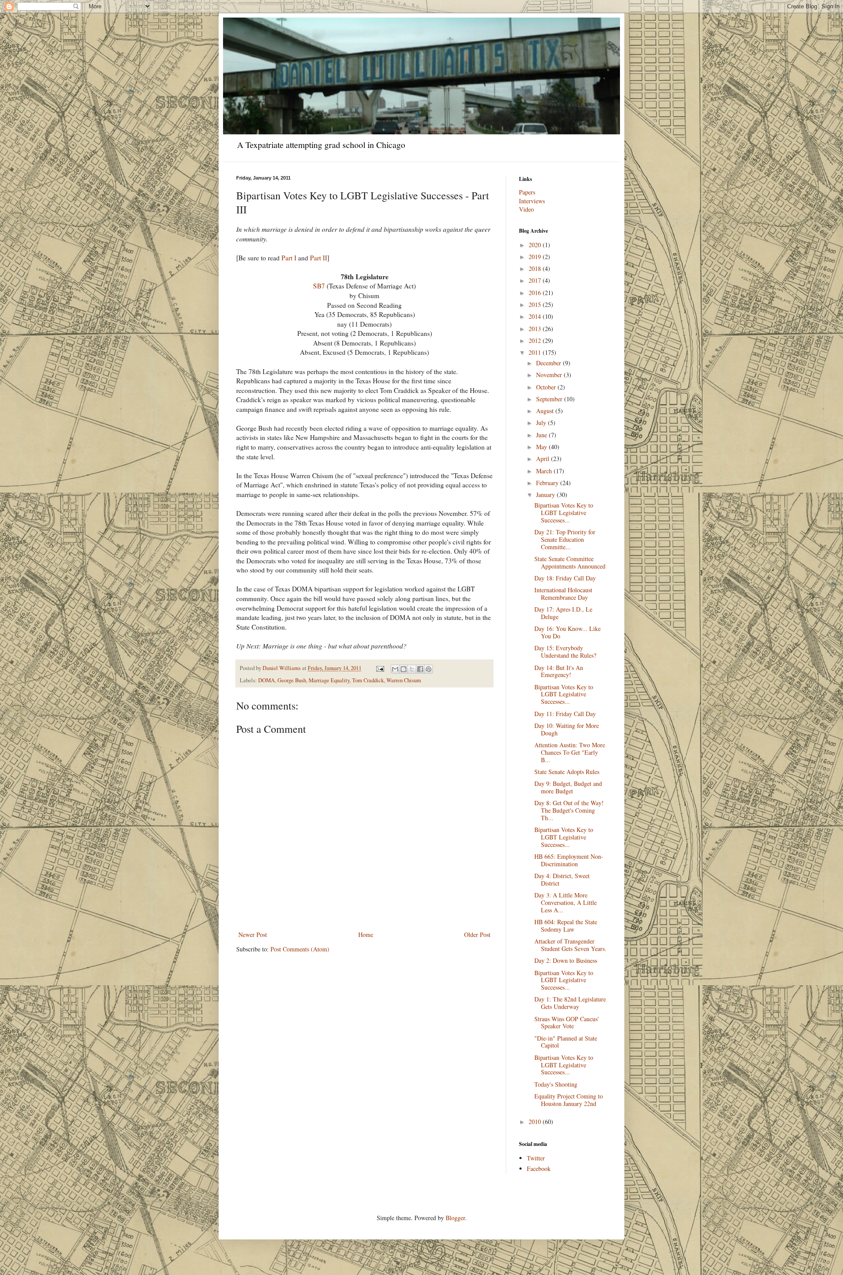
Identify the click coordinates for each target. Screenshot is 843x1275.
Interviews (532, 201)
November (550, 375)
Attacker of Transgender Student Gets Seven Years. (570, 945)
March (545, 471)
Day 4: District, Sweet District (562, 879)
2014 (536, 316)
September (550, 399)
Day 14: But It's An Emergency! (558, 671)
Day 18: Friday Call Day (565, 578)
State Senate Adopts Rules (566, 771)
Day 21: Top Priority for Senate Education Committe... (564, 539)
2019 (536, 256)
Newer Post (252, 934)
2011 (536, 352)
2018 (536, 268)
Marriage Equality (329, 680)
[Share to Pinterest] (428, 669)
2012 (536, 340)
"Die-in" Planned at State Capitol (565, 1042)
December (549, 363)
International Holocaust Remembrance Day (563, 593)
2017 (536, 280)
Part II (318, 257)
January (546, 494)
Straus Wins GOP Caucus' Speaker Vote (566, 1022)
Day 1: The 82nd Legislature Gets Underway (570, 1003)
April (543, 458)
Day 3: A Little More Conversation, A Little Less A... (565, 902)
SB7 (319, 285)
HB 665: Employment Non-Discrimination (568, 860)
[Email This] (395, 669)
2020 (536, 245)
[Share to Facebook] (420, 669)
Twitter (536, 1158)
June (542, 435)
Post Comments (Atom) (299, 949)
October (547, 387)
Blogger (455, 1218)
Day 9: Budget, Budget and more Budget (568, 787)
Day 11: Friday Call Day (565, 714)
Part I (288, 257)
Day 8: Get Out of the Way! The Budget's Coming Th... (569, 810)
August (545, 411)
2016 (536, 292)
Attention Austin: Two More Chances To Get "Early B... (569, 752)
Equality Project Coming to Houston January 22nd (568, 1100)
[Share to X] (411, 669)
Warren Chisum (403, 680)
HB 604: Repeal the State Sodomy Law (565, 925)
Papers (527, 192)
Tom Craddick (368, 680)
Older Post (477, 934)
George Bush (291, 680)
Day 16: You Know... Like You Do (567, 632)
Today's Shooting (555, 1084)
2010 (536, 1121)
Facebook (539, 1168)
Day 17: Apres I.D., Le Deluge (563, 613)
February (548, 483)
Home (365, 934)
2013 (536, 328)
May (542, 447)
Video (526, 209)
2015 (536, 304)
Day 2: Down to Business (565, 960)
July (542, 422)
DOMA (266, 680)
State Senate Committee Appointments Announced (569, 562)
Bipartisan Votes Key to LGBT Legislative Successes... (563, 512)
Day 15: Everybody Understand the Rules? (565, 651)
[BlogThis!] (403, 669)
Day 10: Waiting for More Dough (566, 729)
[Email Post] (379, 668)
